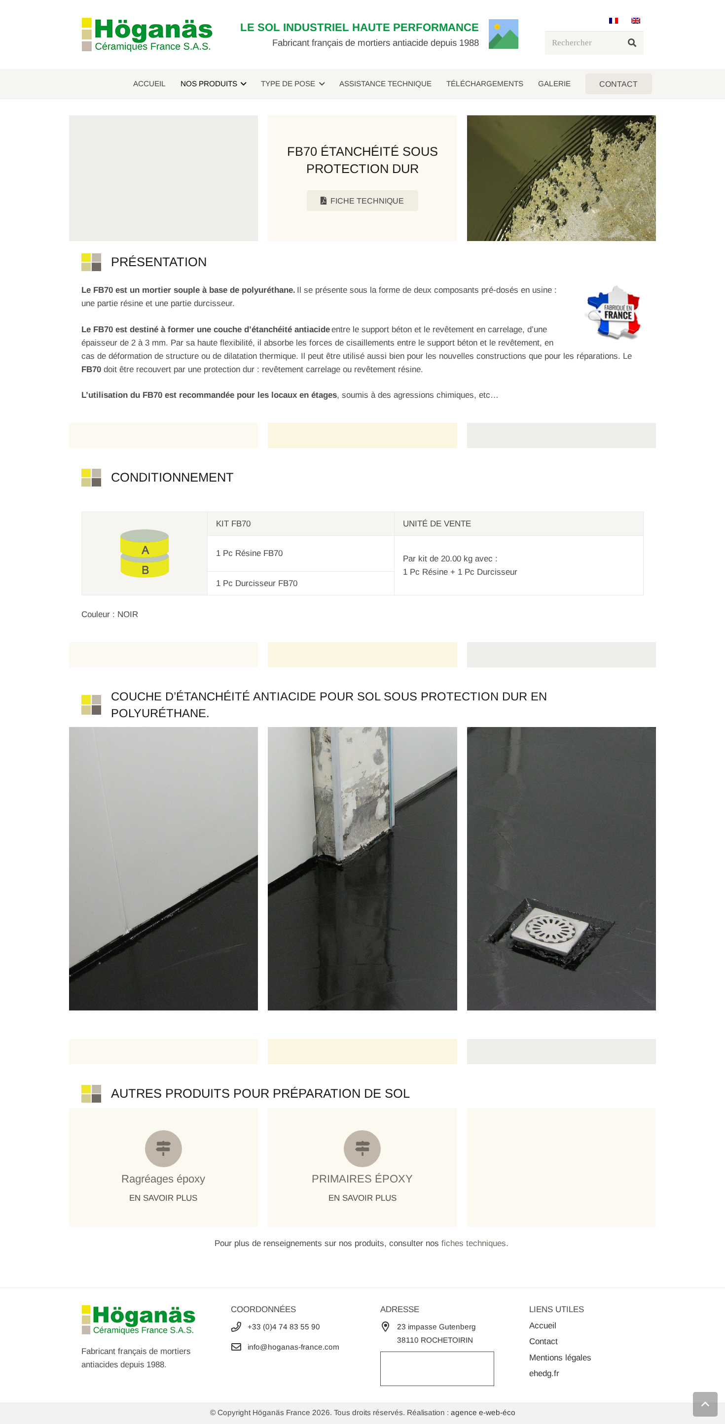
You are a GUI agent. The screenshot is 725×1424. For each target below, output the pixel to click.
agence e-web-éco (483, 1412)
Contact (543, 1341)
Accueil (542, 1325)
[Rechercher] (632, 43)
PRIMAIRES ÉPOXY (362, 1179)
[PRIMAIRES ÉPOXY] (362, 1148)
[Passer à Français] (615, 20)
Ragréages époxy (163, 1179)
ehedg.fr (544, 1373)
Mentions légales (560, 1357)
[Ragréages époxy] (163, 1148)
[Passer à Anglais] (637, 20)
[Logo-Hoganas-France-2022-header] (147, 34)
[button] (241, 83)
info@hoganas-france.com (293, 1347)
